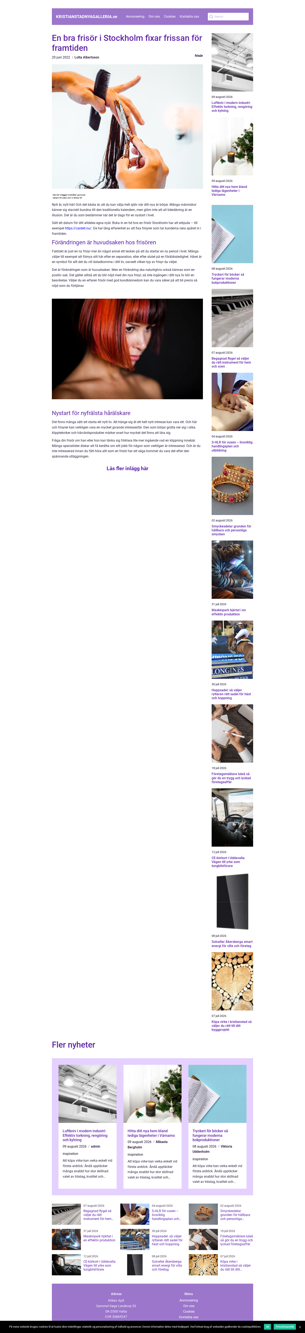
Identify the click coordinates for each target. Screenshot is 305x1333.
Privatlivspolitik (285, 1326)
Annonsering (135, 16)
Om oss (154, 16)
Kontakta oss (189, 16)
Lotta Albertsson (86, 57)
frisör (199, 56)
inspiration (70, 1154)
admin (95, 1146)
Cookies (170, 16)
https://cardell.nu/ (78, 228)
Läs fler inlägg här (127, 468)
